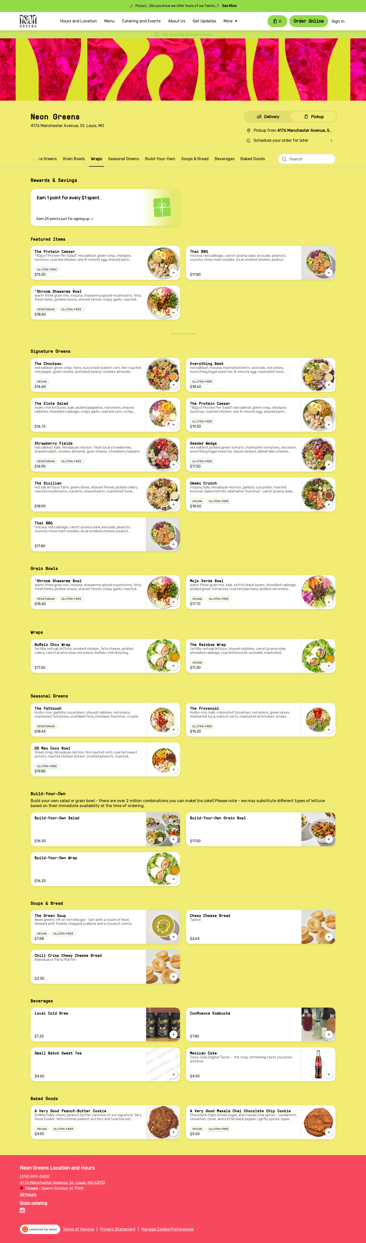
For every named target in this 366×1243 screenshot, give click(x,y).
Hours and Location (78, 21)
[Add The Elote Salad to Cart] (174, 425)
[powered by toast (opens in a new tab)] (40, 1229)
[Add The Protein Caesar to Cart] (174, 273)
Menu (109, 21)
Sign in (338, 21)
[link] (40, 158)
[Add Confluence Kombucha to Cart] (329, 1034)
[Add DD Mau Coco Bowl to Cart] (174, 769)
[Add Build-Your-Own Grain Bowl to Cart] (329, 839)
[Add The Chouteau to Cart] (174, 385)
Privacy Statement (117, 1229)
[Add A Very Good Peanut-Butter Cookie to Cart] (174, 1132)
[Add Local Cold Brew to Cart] (174, 1034)
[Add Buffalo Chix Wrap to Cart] (174, 666)
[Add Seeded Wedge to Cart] (329, 465)
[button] (231, 21)
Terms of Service (78, 1229)
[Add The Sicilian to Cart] (174, 504)
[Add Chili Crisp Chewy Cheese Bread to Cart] (174, 977)
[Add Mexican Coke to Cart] (329, 1074)
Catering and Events (141, 21)
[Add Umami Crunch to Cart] (329, 504)
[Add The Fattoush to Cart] (174, 730)
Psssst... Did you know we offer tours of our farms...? (177, 6)
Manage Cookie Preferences (167, 1229)
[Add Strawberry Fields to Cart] (174, 465)
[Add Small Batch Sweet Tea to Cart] (174, 1074)
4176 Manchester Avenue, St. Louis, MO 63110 (62, 1182)
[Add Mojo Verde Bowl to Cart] (329, 602)
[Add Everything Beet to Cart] (329, 385)
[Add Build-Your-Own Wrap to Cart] (174, 879)
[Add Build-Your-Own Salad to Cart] (174, 839)
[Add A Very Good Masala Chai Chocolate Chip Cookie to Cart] (329, 1132)
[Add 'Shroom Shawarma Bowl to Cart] (174, 313)
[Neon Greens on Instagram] (22, 1211)
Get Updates (204, 21)
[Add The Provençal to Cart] (329, 730)
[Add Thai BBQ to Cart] (329, 273)
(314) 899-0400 (35, 1176)
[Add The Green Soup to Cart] (174, 937)
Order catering (33, 1202)
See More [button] (229, 6)
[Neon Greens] (28, 21)
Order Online (309, 21)
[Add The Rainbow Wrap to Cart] (329, 666)
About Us (176, 21)
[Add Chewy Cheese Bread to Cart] (329, 937)
